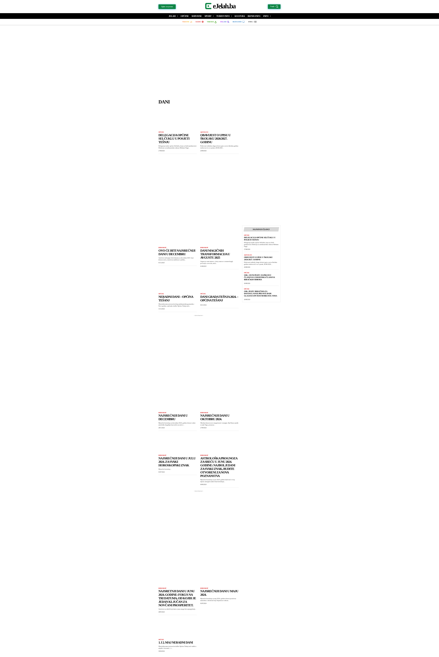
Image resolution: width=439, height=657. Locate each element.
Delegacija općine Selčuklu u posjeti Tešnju (173, 138)
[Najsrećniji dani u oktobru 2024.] (219, 400)
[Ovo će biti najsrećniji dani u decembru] (177, 235)
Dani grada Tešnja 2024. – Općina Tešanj (219, 298)
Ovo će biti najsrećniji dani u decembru (176, 252)
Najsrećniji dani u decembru (172, 417)
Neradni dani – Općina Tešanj (175, 298)
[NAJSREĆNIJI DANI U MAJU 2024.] (219, 575)
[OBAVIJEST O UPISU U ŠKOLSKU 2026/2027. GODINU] (219, 119)
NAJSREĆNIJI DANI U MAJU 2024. (219, 592)
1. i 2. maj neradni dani (175, 642)
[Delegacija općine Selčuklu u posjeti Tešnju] (177, 119)
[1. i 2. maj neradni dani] (177, 627)
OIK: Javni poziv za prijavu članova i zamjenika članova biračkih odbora (259, 277)
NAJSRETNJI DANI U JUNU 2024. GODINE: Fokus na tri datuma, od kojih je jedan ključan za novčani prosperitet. (177, 598)
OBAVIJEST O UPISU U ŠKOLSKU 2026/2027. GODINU (215, 138)
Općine (161, 132)
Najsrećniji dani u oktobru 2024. (214, 417)
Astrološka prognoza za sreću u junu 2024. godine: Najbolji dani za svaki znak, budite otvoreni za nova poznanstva (218, 467)
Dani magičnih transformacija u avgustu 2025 (215, 254)
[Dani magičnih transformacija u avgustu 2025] (219, 235)
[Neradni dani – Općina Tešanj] (177, 281)
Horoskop (162, 247)
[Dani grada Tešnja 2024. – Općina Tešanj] (219, 281)
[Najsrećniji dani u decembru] (177, 400)
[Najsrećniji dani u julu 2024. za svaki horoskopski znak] (177, 442)
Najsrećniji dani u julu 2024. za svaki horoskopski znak (176, 461)
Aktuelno (204, 132)
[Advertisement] (219, 64)
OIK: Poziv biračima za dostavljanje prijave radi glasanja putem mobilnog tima (260, 293)
